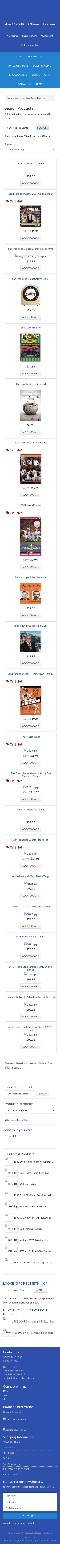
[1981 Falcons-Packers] (11, 1228)
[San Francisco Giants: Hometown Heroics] (30, 701)
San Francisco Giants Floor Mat (30, 839)
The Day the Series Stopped (31, 383)
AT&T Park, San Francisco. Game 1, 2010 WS (30, 1028)
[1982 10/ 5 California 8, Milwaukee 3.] (9, 1164)
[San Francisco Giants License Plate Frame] (30, 256)
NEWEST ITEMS (11, 1442)
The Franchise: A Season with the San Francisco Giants (31, 775)
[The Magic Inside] (30, 751)
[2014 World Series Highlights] (30, 469)
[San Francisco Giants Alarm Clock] (30, 295)
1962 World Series (30, 327)
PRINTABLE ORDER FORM (16, 1469)
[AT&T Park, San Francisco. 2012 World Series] (30, 974)
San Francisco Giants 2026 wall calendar (31, 193)
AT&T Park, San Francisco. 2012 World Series (30, 968)
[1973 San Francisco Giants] (30, 171)
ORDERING (9, 1447)
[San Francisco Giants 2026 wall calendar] (30, 216)
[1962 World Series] (30, 348)
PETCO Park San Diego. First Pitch (31, 906)
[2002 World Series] (30, 537)
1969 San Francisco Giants (30, 809)
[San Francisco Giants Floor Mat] (30, 854)
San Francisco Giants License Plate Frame (30, 248)
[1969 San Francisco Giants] (30, 817)
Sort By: (8, 144)
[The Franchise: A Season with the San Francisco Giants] (30, 787)
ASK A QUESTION (12, 1463)
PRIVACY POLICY (12, 1474)
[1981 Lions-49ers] (11, 1183)
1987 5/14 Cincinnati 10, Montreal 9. (33, 1195)
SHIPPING (8, 1453)
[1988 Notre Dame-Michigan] (11, 1172)
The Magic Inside (30, 736)
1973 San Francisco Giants (30, 163)
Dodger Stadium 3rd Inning (30, 936)
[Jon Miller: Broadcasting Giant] (30, 642)
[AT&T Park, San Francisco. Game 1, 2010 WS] (30, 1035)
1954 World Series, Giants (32, 1206)
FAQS (6, 1458)
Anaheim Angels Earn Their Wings (30, 876)
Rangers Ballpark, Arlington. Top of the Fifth (31, 996)
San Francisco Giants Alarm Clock (30, 278)
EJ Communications (46, 1540)
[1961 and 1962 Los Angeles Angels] (11, 1239)
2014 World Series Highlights (31, 442)
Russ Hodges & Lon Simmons (30, 577)
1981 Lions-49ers (27, 1184)
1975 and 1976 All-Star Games (34, 1251)
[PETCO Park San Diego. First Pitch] (30, 914)
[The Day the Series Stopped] (30, 406)
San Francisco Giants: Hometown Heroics (30, 673)
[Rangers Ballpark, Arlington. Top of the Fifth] (30, 1005)
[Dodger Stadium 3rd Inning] (30, 944)
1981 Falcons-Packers (30, 1228)
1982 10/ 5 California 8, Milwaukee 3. (34, 1161)
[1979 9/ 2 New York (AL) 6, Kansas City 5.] (9, 1220)
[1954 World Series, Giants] (11, 1206)
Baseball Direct (30, 11)
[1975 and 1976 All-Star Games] (11, 1250)
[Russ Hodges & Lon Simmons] (30, 594)
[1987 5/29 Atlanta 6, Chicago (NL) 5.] (9, 1265)
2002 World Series (30, 505)
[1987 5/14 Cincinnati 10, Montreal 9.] (9, 1198)
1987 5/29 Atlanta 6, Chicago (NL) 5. (33, 1262)
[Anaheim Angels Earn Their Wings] (30, 884)
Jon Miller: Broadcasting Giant (31, 625)
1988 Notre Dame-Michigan (33, 1172)
